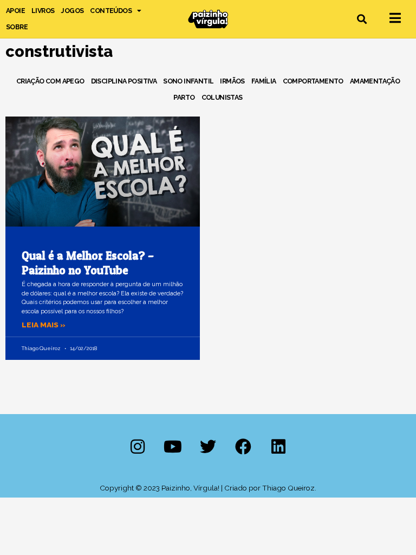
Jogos (72, 11)
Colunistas (222, 97)
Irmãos (232, 81)
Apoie (15, 11)
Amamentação (375, 81)
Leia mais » (44, 324)
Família (263, 81)
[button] (362, 19)
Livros (42, 11)
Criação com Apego (50, 81)
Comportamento (313, 81)
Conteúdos (111, 11)
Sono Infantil (188, 81)
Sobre (17, 27)
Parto (183, 97)
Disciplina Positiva (124, 81)
